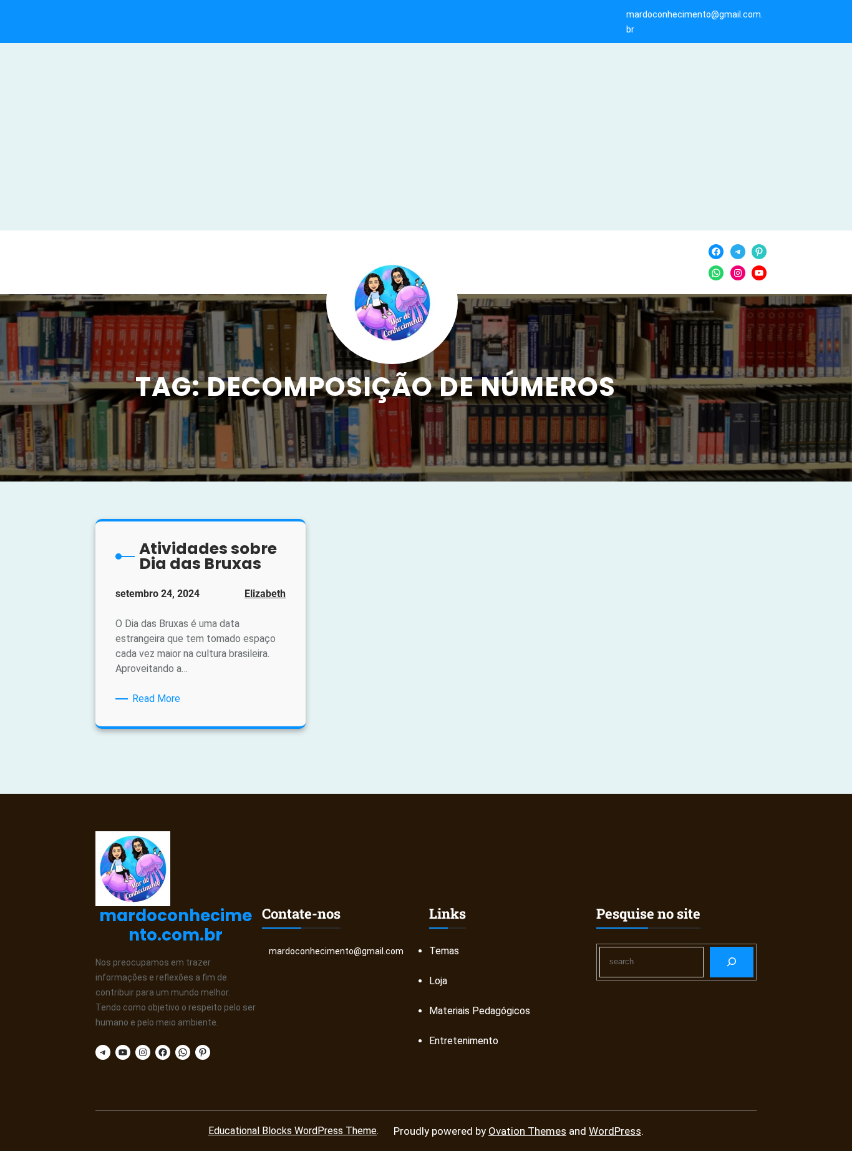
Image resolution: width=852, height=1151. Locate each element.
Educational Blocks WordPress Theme (292, 1131)
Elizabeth (265, 594)
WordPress (615, 1131)
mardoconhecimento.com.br (175, 925)
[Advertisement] (426, 136)
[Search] (732, 962)
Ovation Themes (527, 1131)
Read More (158, 699)
